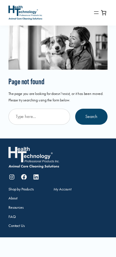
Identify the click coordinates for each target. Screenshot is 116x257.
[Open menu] (96, 12)
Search (91, 116)
